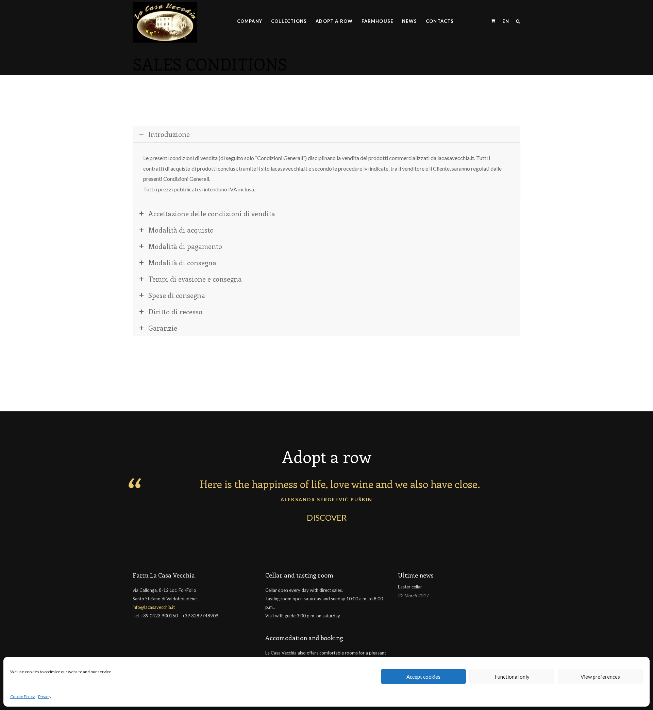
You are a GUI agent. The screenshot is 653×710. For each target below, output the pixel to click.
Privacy (44, 696)
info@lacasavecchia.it (154, 607)
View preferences (600, 677)
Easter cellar (410, 586)
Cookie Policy (22, 696)
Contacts (440, 21)
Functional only (512, 677)
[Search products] (516, 21)
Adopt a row (334, 21)
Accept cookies (423, 677)
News (409, 21)
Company (249, 21)
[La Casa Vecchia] (165, 21)
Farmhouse (377, 21)
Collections (289, 21)
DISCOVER (327, 517)
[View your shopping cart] (493, 21)
